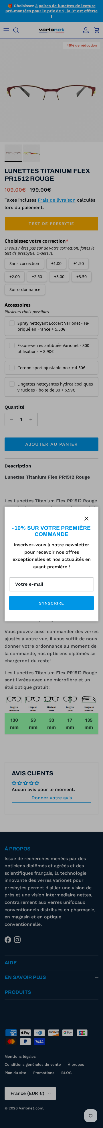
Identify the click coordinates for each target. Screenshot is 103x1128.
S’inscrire (51, 603)
